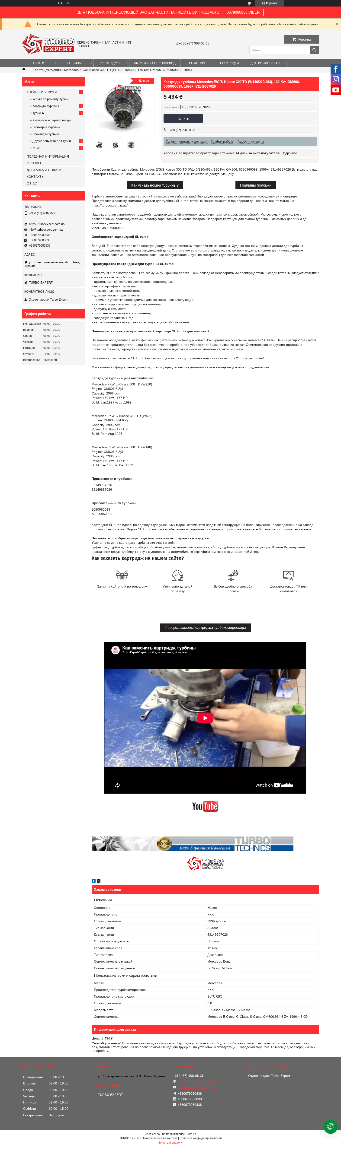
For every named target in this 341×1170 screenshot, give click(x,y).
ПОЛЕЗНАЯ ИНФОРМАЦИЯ (48, 156)
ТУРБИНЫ (74, 63)
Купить (183, 118)
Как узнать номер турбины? (155, 185)
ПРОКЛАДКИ (229, 63)
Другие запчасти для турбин (52, 141)
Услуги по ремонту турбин (50, 99)
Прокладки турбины (46, 134)
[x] (98, 881)
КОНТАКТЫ (35, 176)
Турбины (38, 113)
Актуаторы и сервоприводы (51, 120)
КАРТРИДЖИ (110, 63)
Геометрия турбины (46, 127)
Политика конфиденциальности (201, 1138)
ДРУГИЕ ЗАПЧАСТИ (265, 63)
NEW (35, 148)
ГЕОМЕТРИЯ (196, 63)
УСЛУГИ (38, 63)
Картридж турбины (45, 106)
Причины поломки (255, 185)
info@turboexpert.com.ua (46, 229)
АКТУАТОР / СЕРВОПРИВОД (155, 63)
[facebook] (94, 881)
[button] (331, 1127)
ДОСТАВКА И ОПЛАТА (44, 170)
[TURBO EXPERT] (48, 53)
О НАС (32, 183)
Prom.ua (191, 1134)
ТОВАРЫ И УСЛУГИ (42, 92)
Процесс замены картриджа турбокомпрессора (205, 628)
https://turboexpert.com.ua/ (47, 224)
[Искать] (314, 50)
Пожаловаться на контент (160, 1138)
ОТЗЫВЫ (34, 163)
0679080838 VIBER (243, 12)
